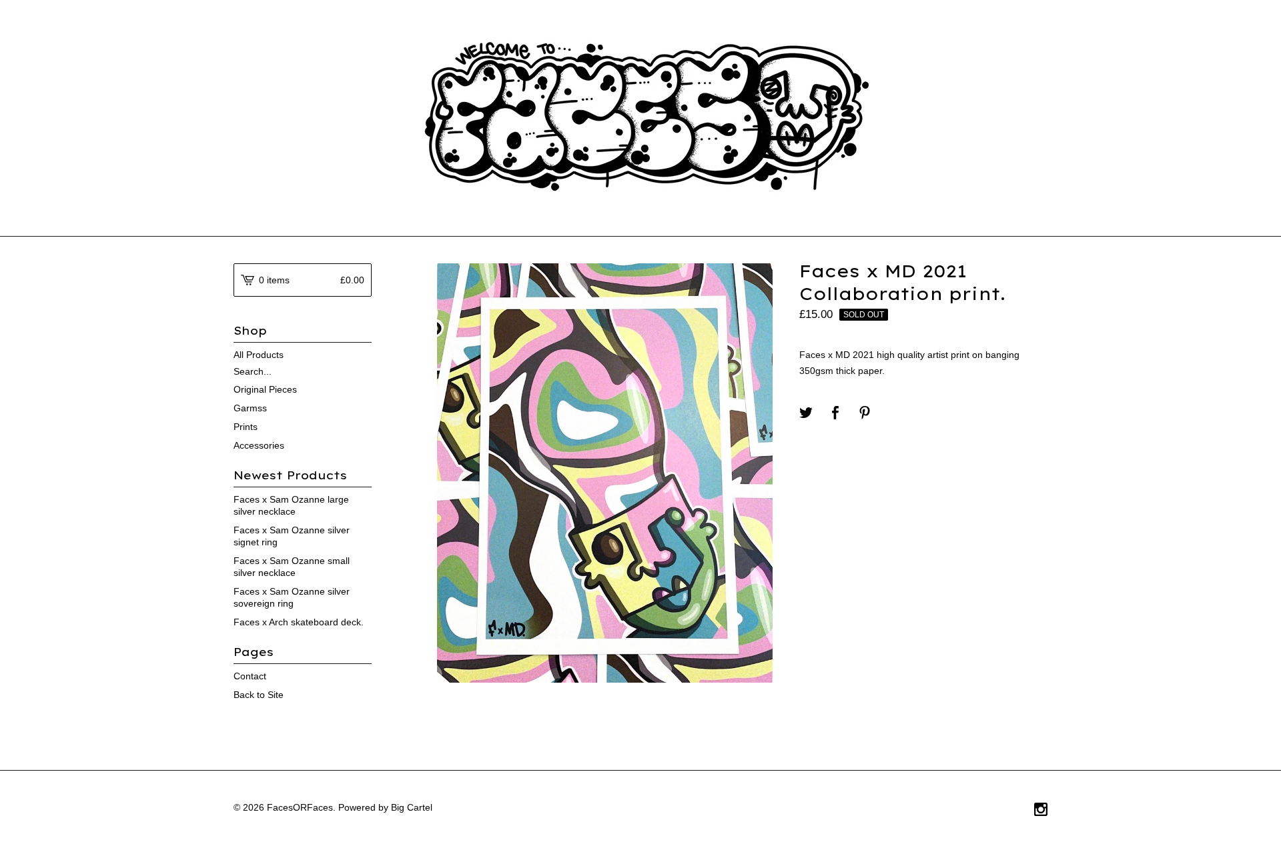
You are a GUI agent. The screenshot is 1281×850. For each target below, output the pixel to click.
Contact (250, 676)
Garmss (250, 408)
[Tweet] (806, 413)
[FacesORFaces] (640, 116)
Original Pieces (265, 389)
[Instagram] (1040, 811)
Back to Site (259, 694)
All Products (259, 354)
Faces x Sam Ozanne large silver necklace (291, 505)
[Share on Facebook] (835, 413)
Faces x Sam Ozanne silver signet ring (292, 536)
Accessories (259, 445)
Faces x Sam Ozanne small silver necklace (292, 566)
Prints (246, 426)
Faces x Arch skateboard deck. (299, 622)
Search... (253, 371)
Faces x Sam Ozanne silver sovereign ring (292, 597)
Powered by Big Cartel (385, 807)
